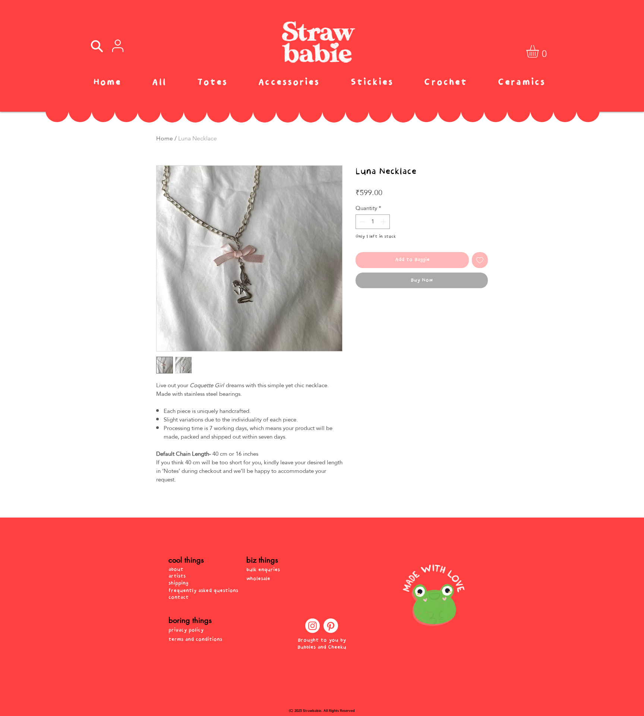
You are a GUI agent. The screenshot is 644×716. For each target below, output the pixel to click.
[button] (539, 51)
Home (164, 138)
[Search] (96, 46)
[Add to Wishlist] (480, 260)
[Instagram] (312, 625)
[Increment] (384, 222)
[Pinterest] (330, 625)
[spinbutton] (373, 222)
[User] (117, 45)
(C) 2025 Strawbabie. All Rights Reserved (322, 710)
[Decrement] (362, 222)
